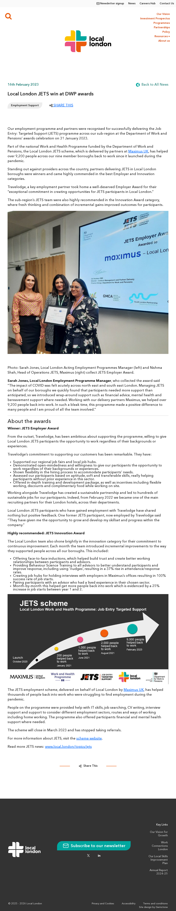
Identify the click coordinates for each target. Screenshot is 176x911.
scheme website (89, 738)
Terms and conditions (155, 903)
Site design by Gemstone (153, 907)
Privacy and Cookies (103, 903)
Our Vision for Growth (159, 834)
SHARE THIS (63, 105)
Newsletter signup (112, 3)
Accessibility (128, 903)
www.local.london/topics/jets (68, 747)
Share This (90, 766)
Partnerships (162, 27)
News (131, 3)
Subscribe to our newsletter (97, 846)
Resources (161, 36)
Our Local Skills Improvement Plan (158, 860)
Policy (166, 32)
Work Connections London (160, 846)
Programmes (161, 23)
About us (164, 41)
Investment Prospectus (155, 18)
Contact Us (167, 3)
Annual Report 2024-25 (159, 872)
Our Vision (163, 14)
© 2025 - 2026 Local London (25, 903)
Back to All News (154, 85)
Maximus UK (138, 151)
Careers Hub (148, 3)
